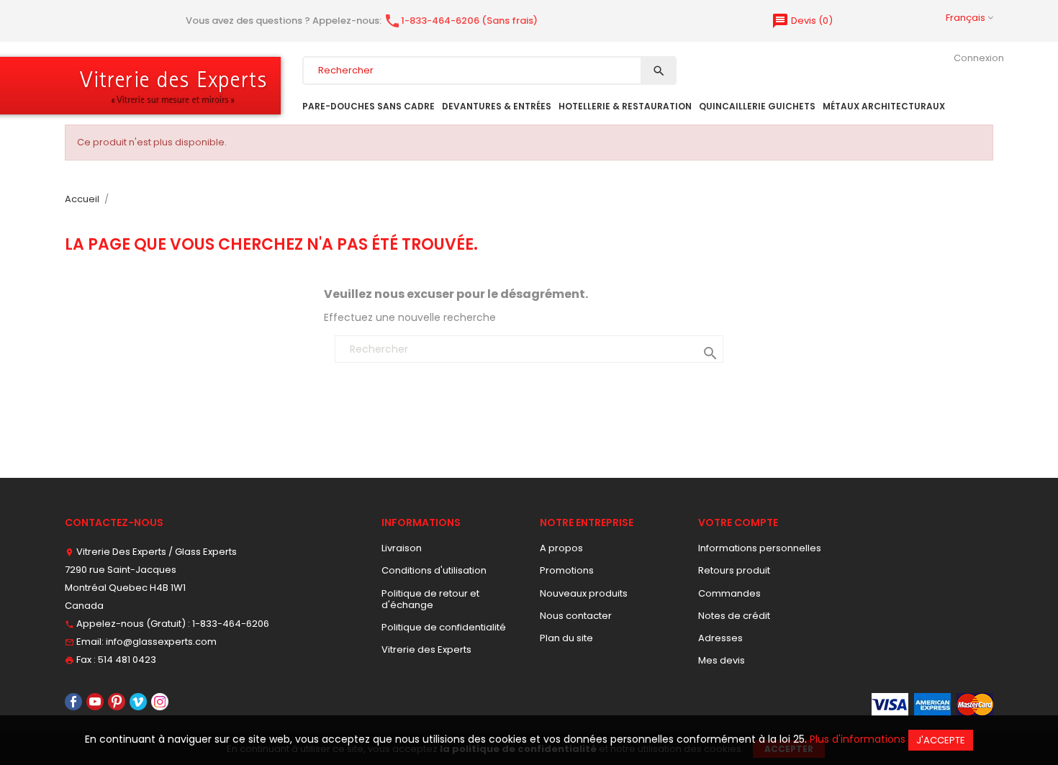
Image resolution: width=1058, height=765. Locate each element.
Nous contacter (576, 616)
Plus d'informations (857, 739)
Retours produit (734, 570)
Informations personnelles (759, 548)
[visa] (890, 703)
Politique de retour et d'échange (430, 599)
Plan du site (566, 638)
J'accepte (940, 740)
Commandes (729, 593)
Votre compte (738, 522)
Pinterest (116, 701)
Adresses (720, 638)
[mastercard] (975, 703)
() (802, 20)
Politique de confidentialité (443, 627)
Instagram (159, 701)
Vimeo (138, 701)
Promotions (567, 570)
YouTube (95, 701)
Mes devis (721, 660)
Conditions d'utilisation (434, 570)
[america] (932, 703)
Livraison (401, 548)
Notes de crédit (734, 616)
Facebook (73, 701)
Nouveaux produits (584, 593)
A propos (561, 548)
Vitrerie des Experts (426, 649)
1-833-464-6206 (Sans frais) (461, 20)
